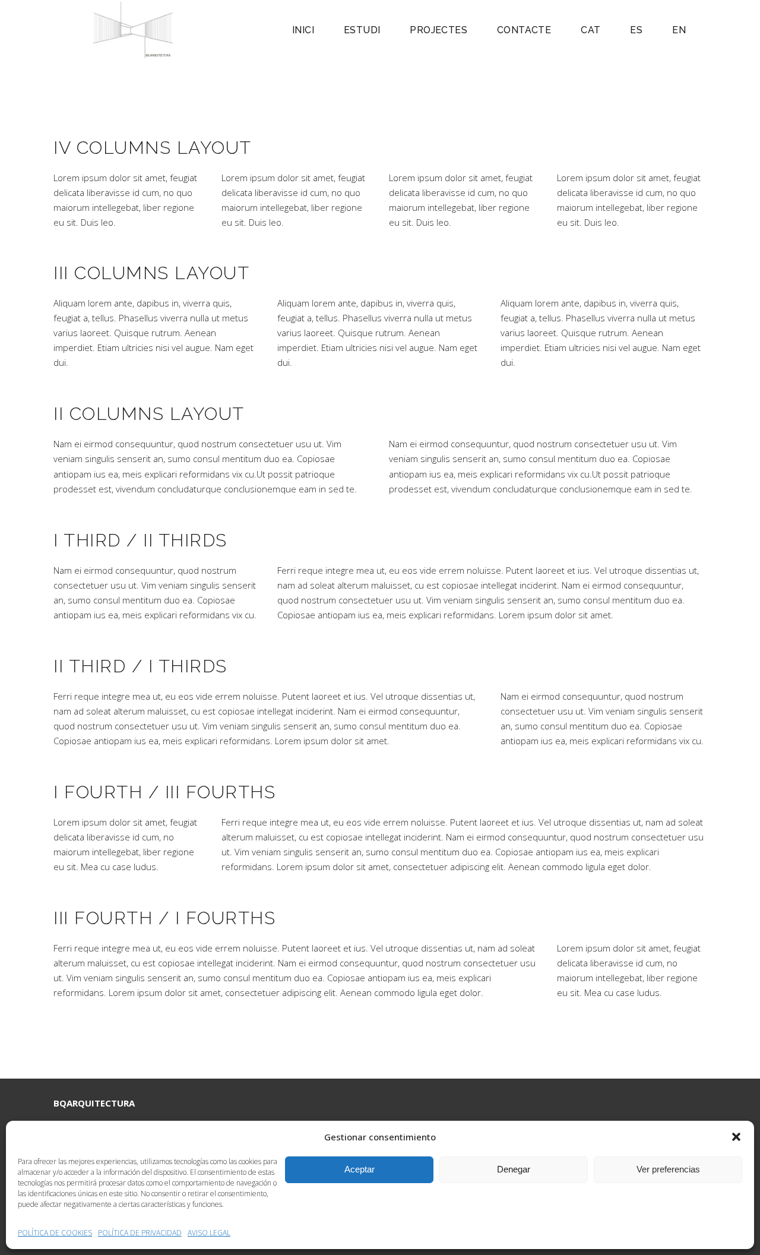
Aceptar (359, 1169)
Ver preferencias (668, 1169)
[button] (736, 1137)
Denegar (513, 1169)
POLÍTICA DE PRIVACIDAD (140, 1233)
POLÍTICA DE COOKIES (55, 1233)
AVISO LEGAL (209, 1233)
